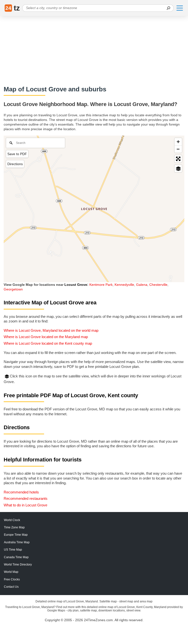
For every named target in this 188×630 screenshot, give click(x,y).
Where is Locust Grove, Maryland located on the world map (51, 330)
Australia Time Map (17, 542)
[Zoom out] (178, 149)
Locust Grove (75, 285)
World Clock (12, 520)
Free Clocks (12, 579)
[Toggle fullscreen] (178, 158)
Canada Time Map (16, 557)
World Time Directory (18, 564)
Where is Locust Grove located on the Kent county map (48, 343)
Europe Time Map (16, 534)
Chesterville (158, 285)
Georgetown (13, 289)
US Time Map (13, 549)
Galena (141, 285)
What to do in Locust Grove (25, 505)
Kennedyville (124, 285)
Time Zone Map (14, 527)
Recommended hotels (21, 492)
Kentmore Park (101, 285)
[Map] (94, 209)
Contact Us (11, 586)
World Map (11, 572)
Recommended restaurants (25, 498)
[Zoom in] (178, 141)
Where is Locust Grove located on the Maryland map (46, 337)
